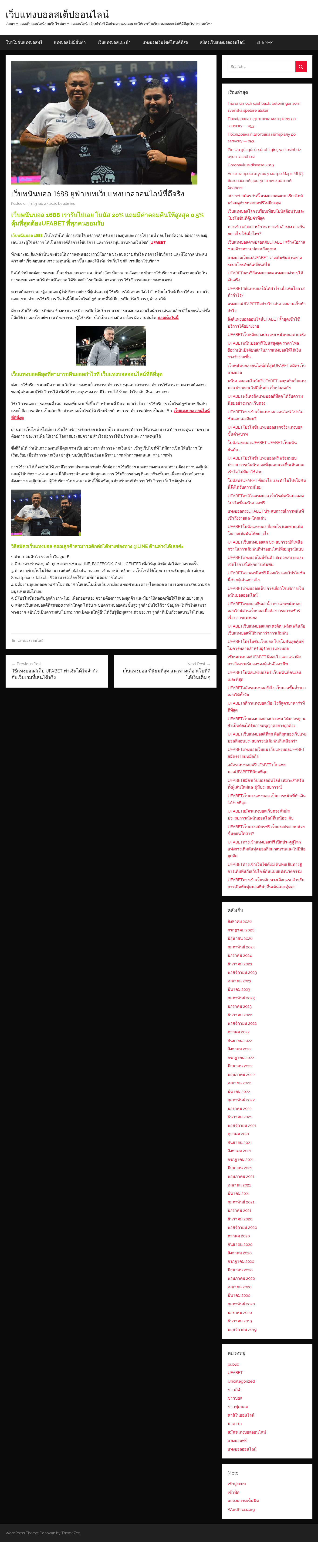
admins (69, 204)
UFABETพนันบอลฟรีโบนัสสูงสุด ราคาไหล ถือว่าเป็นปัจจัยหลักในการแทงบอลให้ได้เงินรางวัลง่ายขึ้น (264, 350)
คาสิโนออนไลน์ (241, 1415)
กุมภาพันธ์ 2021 (241, 1202)
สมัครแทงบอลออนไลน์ (247, 1432)
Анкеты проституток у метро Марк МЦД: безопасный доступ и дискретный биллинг (266, 180)
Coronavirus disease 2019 (251, 165)
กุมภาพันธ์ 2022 (241, 1100)
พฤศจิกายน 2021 (242, 1125)
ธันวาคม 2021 (240, 1117)
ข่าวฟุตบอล (238, 1406)
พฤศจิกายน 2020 (242, 1227)
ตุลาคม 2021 (238, 1134)
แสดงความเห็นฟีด (243, 1500)
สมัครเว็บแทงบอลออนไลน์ (222, 42)
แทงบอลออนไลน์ (30, 640)
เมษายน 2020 (239, 1287)
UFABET (235, 1372)
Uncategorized (241, 1381)
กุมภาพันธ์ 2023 (241, 998)
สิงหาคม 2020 (240, 1253)
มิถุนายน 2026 (240, 938)
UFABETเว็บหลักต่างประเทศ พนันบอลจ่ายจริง (267, 334)
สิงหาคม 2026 (240, 921)
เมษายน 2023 (239, 981)
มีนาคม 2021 (239, 1193)
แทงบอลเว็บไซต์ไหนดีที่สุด (165, 42)
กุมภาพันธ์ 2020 (241, 1304)
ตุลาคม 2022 (239, 1032)
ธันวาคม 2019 (240, 1321)
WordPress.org (241, 1509)
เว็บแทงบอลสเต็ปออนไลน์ (57, 14)
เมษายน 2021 (239, 1185)
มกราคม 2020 (240, 1312)
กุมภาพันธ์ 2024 (241, 947)
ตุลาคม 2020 (239, 1236)
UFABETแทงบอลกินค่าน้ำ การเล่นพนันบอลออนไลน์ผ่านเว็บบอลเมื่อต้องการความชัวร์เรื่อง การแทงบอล (264, 610)
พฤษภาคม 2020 (241, 1278)
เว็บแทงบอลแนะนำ (114, 42)
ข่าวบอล (235, 1398)
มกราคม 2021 (239, 1210)
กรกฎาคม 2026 (241, 930)
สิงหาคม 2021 (239, 1151)
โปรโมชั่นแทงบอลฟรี (24, 42)
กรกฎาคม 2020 (241, 1261)
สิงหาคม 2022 (239, 1049)
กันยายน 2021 (240, 1142)
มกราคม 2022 (240, 1108)
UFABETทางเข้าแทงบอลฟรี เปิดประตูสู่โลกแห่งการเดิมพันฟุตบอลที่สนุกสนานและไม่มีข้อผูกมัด (266, 849)
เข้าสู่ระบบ (237, 1484)
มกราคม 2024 (240, 955)
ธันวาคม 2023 (240, 964)
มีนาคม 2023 (239, 989)
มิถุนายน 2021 (240, 1168)
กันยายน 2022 (240, 1040)
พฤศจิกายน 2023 (242, 972)
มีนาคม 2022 (239, 1091)
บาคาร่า (235, 1423)
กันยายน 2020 (240, 1244)
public (233, 1364)
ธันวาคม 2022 (240, 1015)
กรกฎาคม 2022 (241, 1057)
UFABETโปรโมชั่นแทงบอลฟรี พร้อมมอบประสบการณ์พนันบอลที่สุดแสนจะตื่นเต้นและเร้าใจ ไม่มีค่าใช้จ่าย (266, 465)
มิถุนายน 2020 (240, 1270)
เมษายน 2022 (239, 1083)
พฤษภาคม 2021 (241, 1176)
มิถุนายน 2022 (240, 1066)
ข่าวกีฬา (235, 1389)
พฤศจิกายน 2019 (242, 1329)
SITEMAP (265, 42)
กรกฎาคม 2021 (241, 1159)
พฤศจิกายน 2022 (242, 1023)
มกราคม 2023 (240, 1006)
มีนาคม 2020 (239, 1295)
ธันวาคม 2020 (240, 1219)
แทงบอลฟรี (237, 1440)
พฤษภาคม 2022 (241, 1074)
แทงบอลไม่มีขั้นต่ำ (70, 42)
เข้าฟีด (234, 1492)
